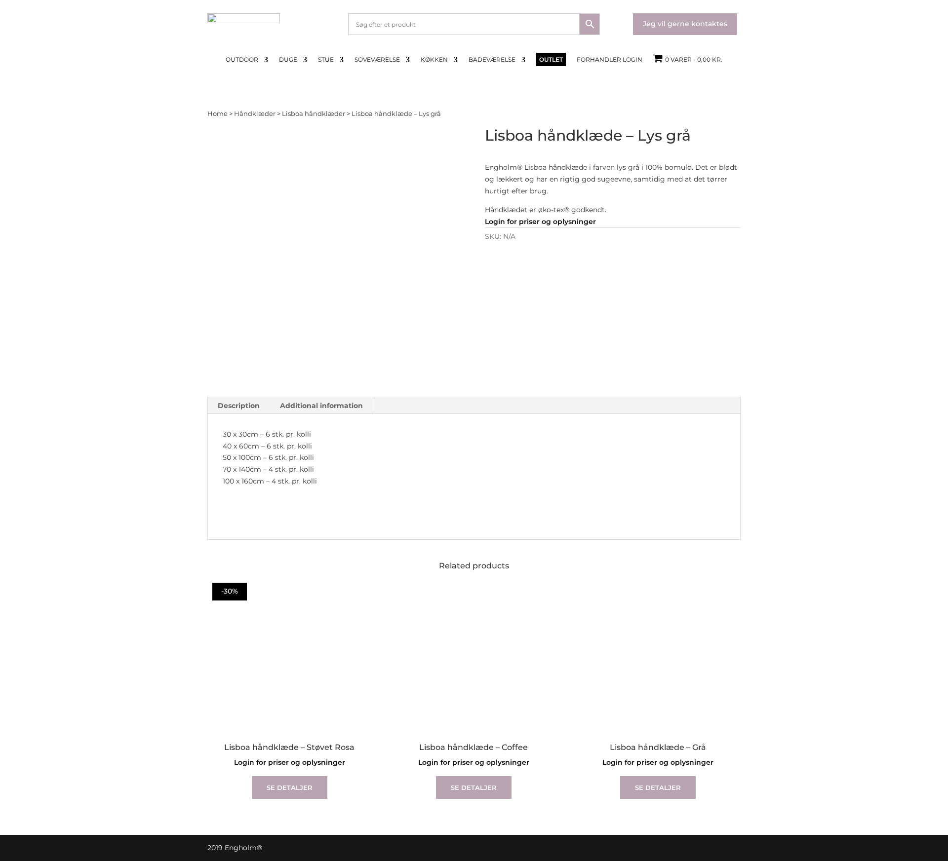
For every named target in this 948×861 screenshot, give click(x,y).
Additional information (321, 405)
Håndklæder (255, 113)
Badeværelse (492, 59)
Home (217, 113)
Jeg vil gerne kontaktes (685, 23)
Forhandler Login (609, 59)
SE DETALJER (290, 787)
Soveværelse (377, 59)
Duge (288, 59)
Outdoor (242, 59)
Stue (326, 59)
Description (239, 405)
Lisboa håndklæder (313, 113)
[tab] (239, 405)
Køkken (434, 59)
